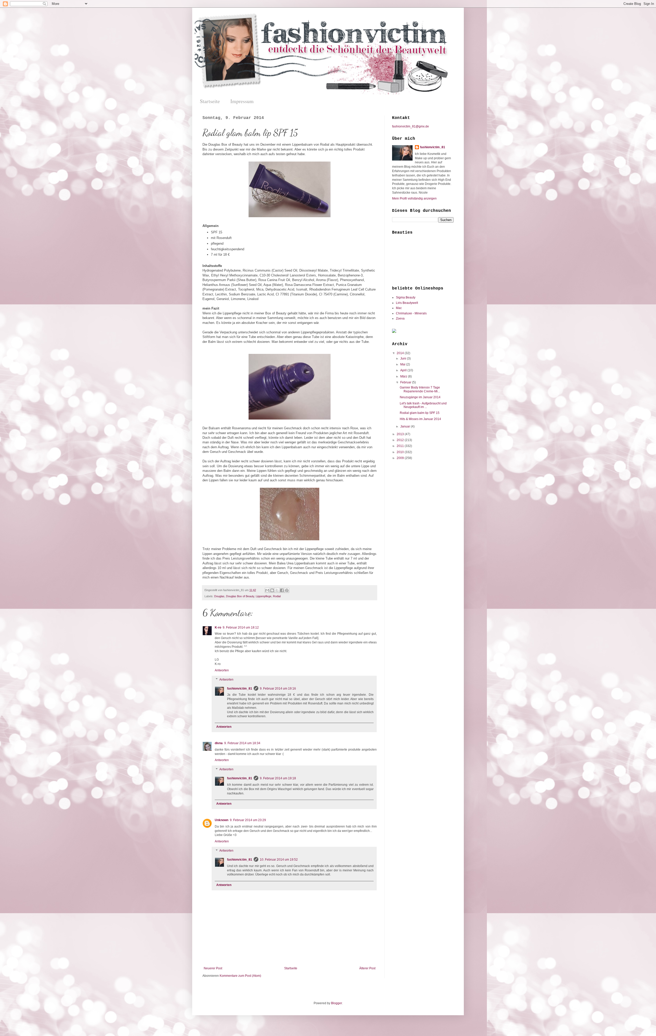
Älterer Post (367, 968)
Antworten (222, 670)
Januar (405, 426)
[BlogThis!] (272, 590)
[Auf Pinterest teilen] (286, 590)
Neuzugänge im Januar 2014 (420, 397)
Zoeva (400, 318)
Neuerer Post (213, 968)
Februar (406, 382)
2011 (401, 446)
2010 (401, 452)
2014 (401, 353)
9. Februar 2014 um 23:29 (248, 820)
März (404, 376)
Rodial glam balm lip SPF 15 (419, 413)
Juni (403, 358)
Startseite (210, 101)
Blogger (336, 1003)
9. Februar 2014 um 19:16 (278, 688)
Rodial (277, 596)
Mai (403, 364)
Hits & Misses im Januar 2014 (420, 419)
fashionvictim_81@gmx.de (410, 126)
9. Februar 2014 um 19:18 (278, 778)
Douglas (219, 596)
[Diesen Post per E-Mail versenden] (267, 590)
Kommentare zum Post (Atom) (240, 976)
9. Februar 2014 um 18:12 (241, 627)
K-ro (218, 627)
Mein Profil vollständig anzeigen (414, 198)
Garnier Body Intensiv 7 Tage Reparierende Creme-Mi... (420, 389)
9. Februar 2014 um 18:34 (242, 743)
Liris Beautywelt (407, 303)
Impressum (242, 101)
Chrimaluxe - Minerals (411, 313)
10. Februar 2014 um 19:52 (279, 859)
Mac (399, 308)
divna (219, 743)
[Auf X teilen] (277, 590)
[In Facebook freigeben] (281, 590)
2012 (401, 440)
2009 (401, 458)
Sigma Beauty (405, 297)
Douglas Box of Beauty (240, 596)
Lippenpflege (263, 596)
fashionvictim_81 (239, 688)
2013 (401, 434)
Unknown (221, 820)
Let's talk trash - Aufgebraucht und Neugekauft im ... (423, 405)
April (403, 370)
